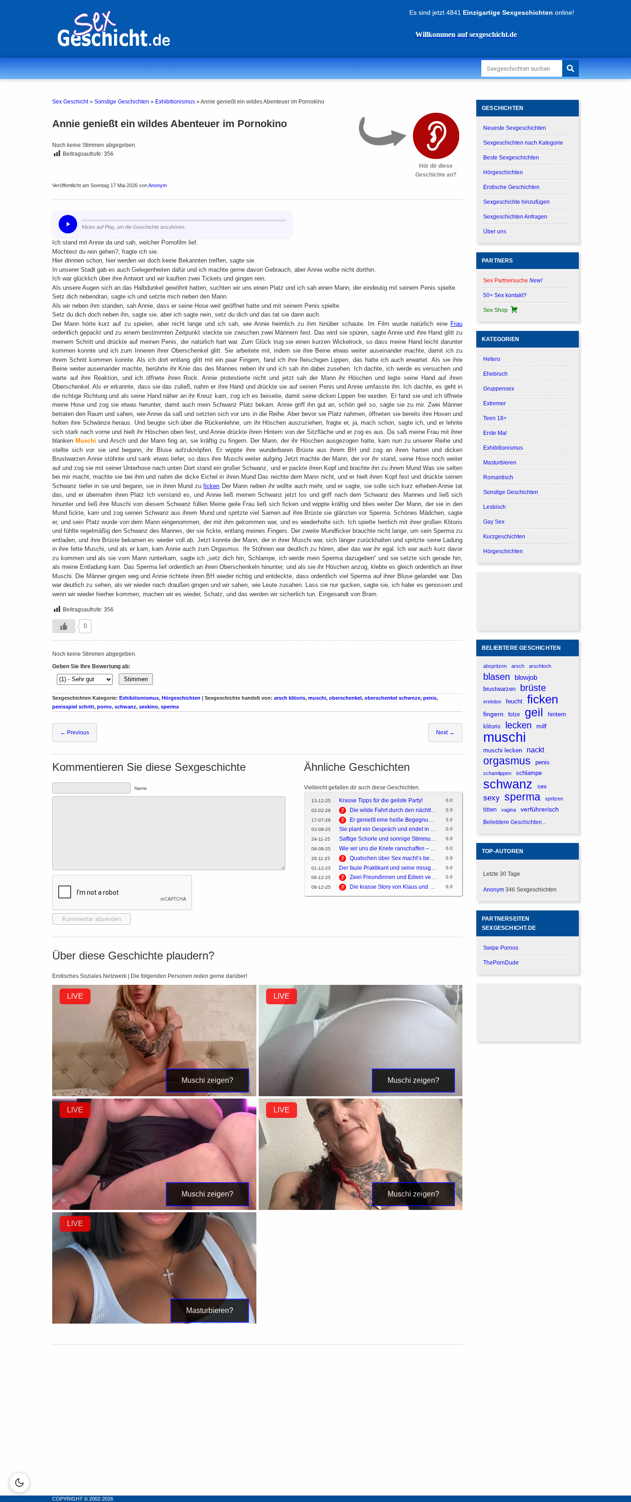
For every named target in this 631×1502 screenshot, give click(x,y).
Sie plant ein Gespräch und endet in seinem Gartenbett (388, 829)
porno (104, 706)
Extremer (494, 403)
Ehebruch (495, 374)
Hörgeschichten (181, 698)
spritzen (554, 798)
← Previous (74, 732)
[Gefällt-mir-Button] (63, 626)
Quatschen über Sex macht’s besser (393, 858)
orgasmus (507, 761)
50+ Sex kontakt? (505, 295)
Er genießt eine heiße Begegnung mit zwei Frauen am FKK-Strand (393, 820)
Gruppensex (498, 388)
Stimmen (136, 679)
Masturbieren (499, 462)
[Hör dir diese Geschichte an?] (436, 136)
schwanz (125, 706)
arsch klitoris (289, 698)
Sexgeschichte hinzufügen (516, 202)
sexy (491, 798)
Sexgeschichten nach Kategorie (523, 143)
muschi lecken (502, 750)
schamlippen (497, 773)
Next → (445, 732)
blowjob (526, 677)
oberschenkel (345, 698)
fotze (514, 714)
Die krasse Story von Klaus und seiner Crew (393, 887)
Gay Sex (493, 522)
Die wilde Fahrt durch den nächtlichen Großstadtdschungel (393, 810)
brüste (533, 688)
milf (541, 726)
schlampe (529, 772)
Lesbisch (494, 507)
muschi (317, 698)
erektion (492, 701)
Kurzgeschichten (504, 536)
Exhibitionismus (175, 101)
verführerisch (540, 809)
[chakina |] (154, 1208)
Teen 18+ (495, 418)
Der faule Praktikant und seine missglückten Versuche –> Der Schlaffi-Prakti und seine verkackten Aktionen (388, 868)
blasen (496, 677)
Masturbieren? (209, 1310)
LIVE (75, 996)
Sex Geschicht (70, 101)
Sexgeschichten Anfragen (515, 217)
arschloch (540, 666)
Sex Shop (495, 310)
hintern (557, 714)
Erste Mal (495, 433)
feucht (514, 701)
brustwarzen (499, 688)
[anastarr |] (361, 1094)
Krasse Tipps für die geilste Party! (381, 800)
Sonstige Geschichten (121, 101)
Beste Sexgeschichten (511, 157)
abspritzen (495, 666)
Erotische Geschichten (511, 187)
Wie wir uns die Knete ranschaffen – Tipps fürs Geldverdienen (388, 848)
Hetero (491, 359)
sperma (170, 706)
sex (542, 786)
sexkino (148, 706)
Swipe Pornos (500, 948)
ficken (211, 485)
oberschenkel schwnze (392, 698)
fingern (493, 714)
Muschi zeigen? (207, 1080)
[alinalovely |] (154, 1094)
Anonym (157, 185)
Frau (456, 323)
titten (490, 809)
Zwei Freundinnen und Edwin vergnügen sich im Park (393, 877)
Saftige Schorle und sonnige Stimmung (388, 839)
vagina (508, 809)
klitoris (492, 726)
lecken (518, 725)
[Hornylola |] (154, 1322)
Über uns (494, 231)
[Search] (570, 68)
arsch (517, 666)
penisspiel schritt (73, 706)
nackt (535, 749)
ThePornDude (501, 962)
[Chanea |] (361, 1208)
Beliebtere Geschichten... (514, 822)
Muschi (85, 440)
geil (534, 712)
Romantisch (498, 477)
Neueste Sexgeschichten (514, 128)
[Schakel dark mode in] (19, 1482)
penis (430, 698)
